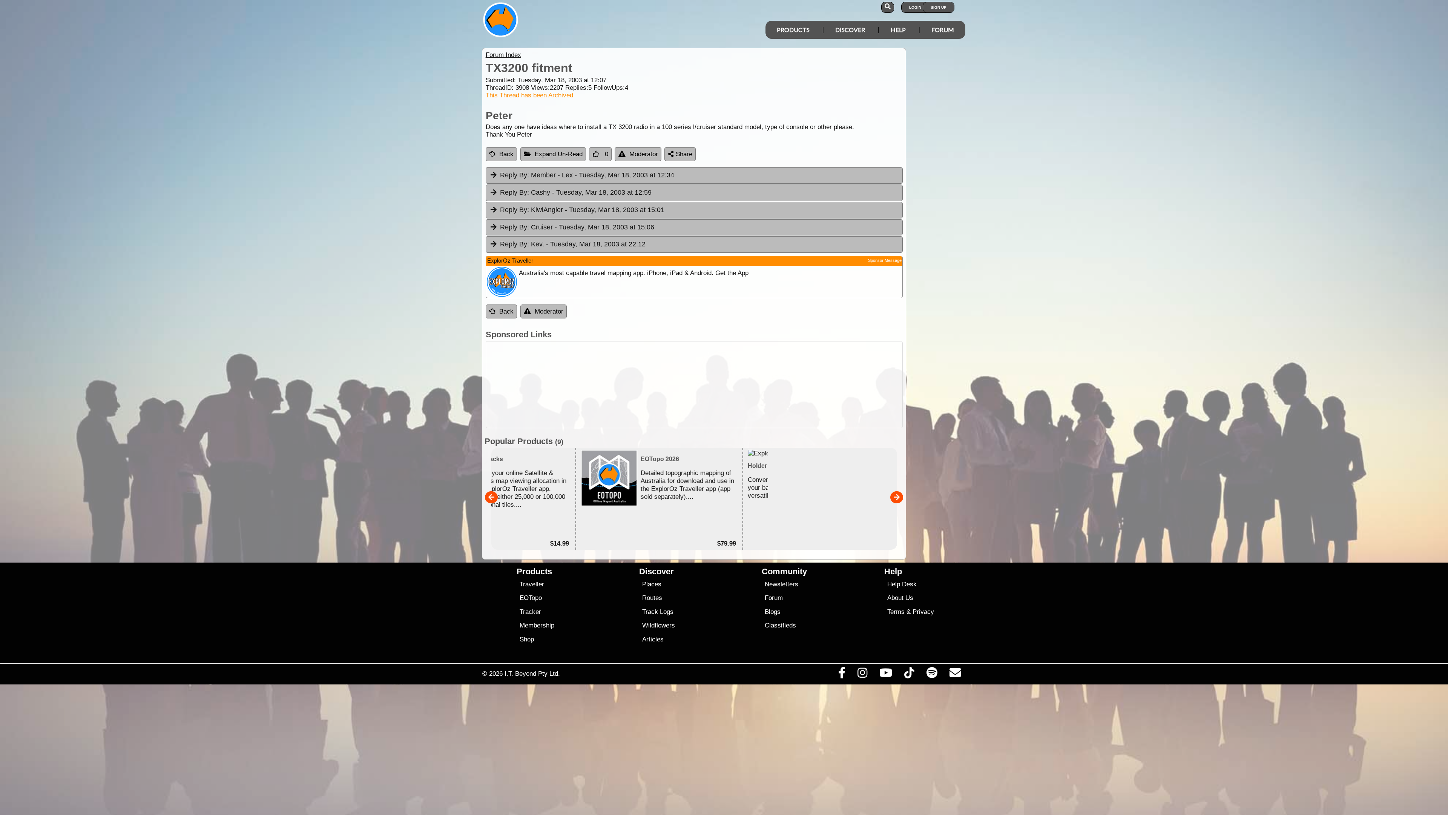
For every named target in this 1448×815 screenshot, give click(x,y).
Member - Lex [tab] (587, 175)
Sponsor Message (885, 260)
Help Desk (902, 584)
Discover (850, 29)
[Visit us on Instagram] (862, 674)
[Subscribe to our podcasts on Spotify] (931, 674)
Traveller (532, 584)
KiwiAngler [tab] (582, 210)
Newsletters (781, 584)
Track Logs (657, 611)
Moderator (643, 154)
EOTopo (531, 597)
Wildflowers (658, 625)
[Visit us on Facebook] (841, 674)
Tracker (530, 611)
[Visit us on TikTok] (909, 674)
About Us (900, 597)
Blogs (773, 611)
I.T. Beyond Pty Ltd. (532, 673)
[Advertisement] (731, 384)
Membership (537, 625)
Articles (653, 639)
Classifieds (780, 625)
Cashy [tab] (576, 192)
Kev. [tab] (573, 244)
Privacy (923, 611)
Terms (896, 611)
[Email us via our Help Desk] (954, 674)
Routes (652, 597)
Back (506, 154)
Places (651, 584)
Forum (942, 29)
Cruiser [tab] (577, 227)
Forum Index (503, 54)
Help (898, 29)
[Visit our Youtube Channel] (886, 674)
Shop (527, 639)
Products (793, 29)
